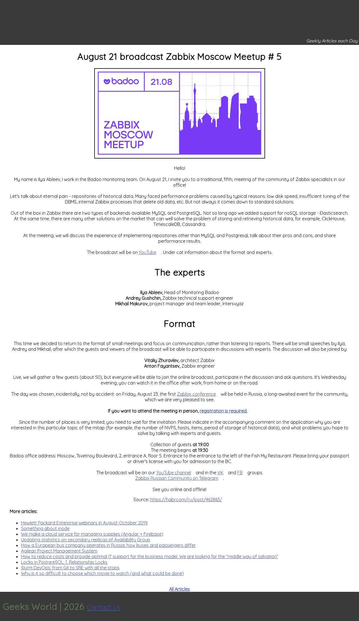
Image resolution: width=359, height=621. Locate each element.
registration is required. (223, 411)
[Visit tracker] (354, 606)
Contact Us (104, 607)
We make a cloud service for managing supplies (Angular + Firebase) (92, 534)
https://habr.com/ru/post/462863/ (186, 499)
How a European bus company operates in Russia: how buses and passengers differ (108, 545)
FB (240, 472)
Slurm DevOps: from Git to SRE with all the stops (70, 567)
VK (220, 472)
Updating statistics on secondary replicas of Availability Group (85, 539)
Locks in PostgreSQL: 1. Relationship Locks (64, 562)
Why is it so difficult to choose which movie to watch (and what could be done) (102, 573)
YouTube (147, 252)
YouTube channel (173, 472)
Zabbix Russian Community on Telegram (176, 478)
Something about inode (45, 528)
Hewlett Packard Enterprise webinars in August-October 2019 (84, 523)
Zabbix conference (196, 394)
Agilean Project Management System (59, 551)
